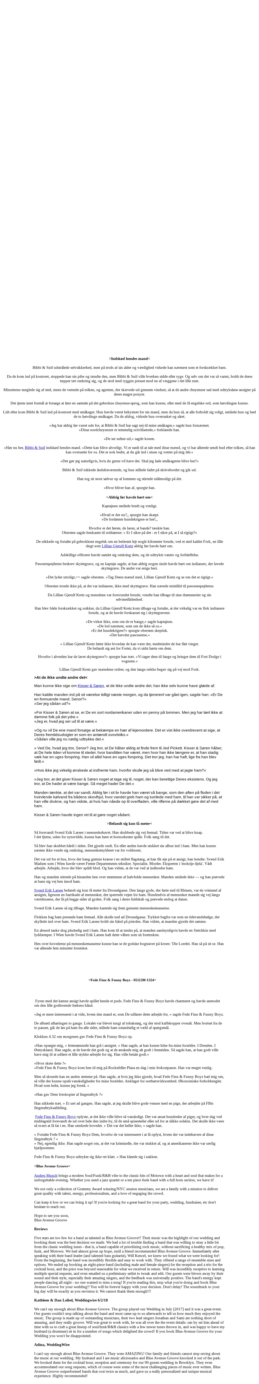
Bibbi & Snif (35, 447)
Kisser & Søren (91, 686)
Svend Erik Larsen (48, 890)
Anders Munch (45, 1175)
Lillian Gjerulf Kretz (117, 546)
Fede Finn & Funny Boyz (55, 1117)
